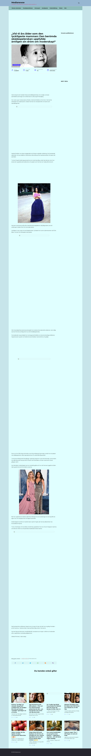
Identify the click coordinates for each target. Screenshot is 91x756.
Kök (65, 8)
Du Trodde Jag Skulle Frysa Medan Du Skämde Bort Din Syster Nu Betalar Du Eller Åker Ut (54, 707)
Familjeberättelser (28, 8)
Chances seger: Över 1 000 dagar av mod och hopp (70, 734)
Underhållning (53, 8)
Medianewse (18, 2)
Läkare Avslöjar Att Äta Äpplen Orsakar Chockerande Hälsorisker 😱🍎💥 (18, 735)
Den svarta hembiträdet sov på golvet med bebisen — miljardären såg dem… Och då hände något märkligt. (54, 735)
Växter (61, 8)
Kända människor (16, 8)
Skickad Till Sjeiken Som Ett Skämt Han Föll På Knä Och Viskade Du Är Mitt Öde (71, 707)
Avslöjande (45, 8)
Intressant (37, 8)
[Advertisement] (45, 22)
